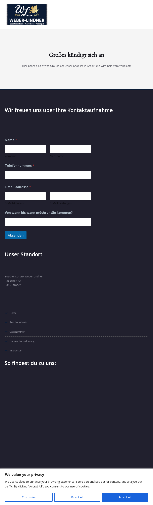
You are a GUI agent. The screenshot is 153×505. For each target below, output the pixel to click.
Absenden (16, 235)
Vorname (11, 156)
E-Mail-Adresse (14, 203)
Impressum (16, 350)
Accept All (125, 497)
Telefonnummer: (20, 166)
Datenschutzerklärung (22, 341)
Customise (29, 497)
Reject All (77, 497)
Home (13, 313)
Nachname (57, 156)
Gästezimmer (17, 331)
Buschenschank (18, 322)
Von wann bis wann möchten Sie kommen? (39, 213)
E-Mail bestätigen (61, 203)
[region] (76, 487)
